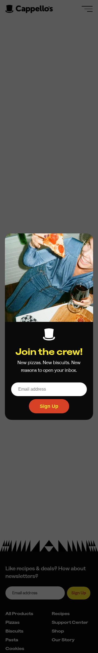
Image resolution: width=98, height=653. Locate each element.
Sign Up (49, 406)
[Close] (84, 242)
